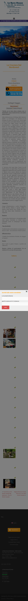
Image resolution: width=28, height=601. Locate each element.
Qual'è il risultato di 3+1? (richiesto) (10, 301)
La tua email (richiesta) (7, 296)
